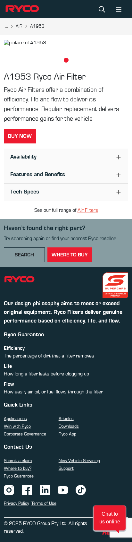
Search (24, 254)
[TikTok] (81, 489)
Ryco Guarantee (19, 476)
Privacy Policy (16, 503)
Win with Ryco (17, 426)
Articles (66, 419)
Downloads (69, 426)
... (6, 26)
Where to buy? (17, 468)
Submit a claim (18, 461)
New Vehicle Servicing (79, 461)
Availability (23, 157)
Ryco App (67, 434)
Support (66, 468)
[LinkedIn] (45, 489)
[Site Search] (102, 9)
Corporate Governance (25, 434)
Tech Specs (24, 192)
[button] (110, 517)
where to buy (70, 254)
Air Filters (88, 210)
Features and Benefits (37, 174)
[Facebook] (27, 489)
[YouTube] (63, 489)
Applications (15, 419)
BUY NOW (20, 136)
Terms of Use (43, 503)
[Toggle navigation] (118, 8)
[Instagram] (9, 489)
